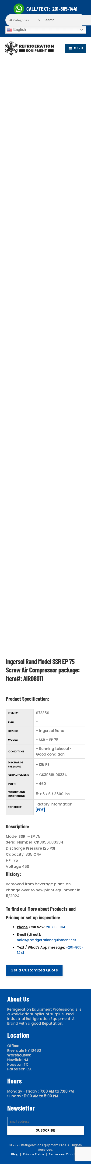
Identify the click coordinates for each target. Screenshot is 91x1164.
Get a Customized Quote (34, 970)
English (19, 30)
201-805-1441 (64, 8)
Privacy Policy (33, 1154)
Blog (14, 1154)
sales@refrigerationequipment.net (46, 940)
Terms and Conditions (66, 1154)
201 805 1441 (56, 927)
